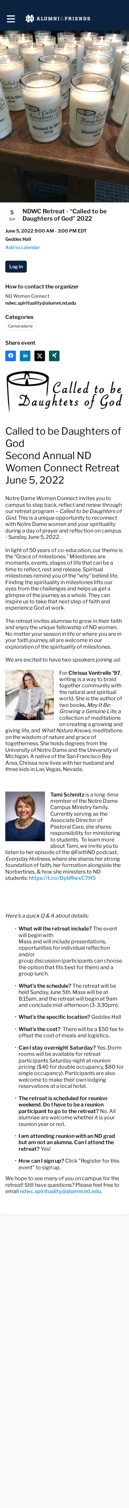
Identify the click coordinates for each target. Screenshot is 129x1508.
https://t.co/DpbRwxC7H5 (62, 878)
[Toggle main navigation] (10, 19)
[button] (22, 247)
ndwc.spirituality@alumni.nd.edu (40, 303)
